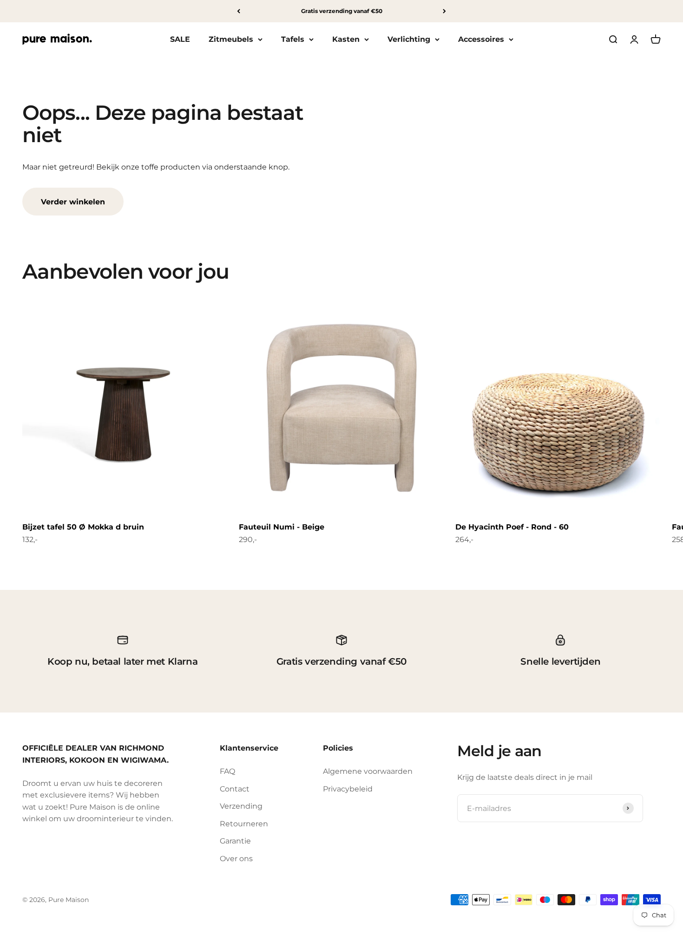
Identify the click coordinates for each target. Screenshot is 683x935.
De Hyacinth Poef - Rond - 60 (512, 527)
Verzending (241, 806)
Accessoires (481, 39)
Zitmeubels (231, 39)
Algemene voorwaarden (368, 771)
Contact (235, 789)
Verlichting (408, 39)
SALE (180, 39)
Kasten (346, 39)
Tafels (292, 39)
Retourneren (244, 823)
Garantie (235, 841)
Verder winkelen (73, 201)
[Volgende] (444, 11)
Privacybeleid (348, 789)
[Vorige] (238, 11)
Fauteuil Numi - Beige (281, 527)
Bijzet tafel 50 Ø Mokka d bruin (83, 527)
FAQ (227, 771)
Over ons (236, 858)
